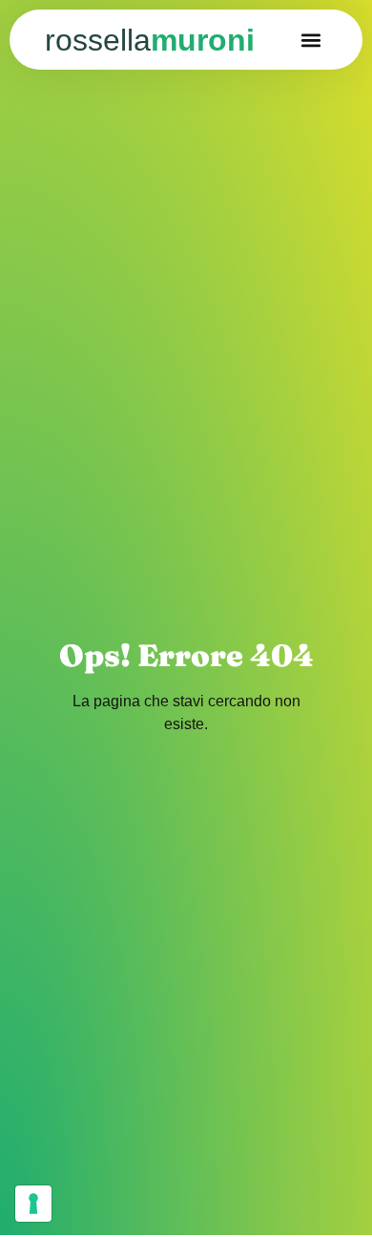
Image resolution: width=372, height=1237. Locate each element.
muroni (150, 40)
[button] (311, 39)
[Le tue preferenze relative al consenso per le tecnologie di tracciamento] (33, 1203)
